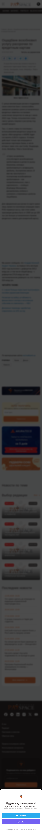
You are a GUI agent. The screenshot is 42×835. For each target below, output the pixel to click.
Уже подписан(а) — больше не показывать (21, 830)
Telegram (22, 815)
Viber (23, 822)
